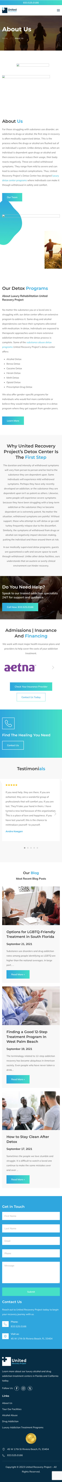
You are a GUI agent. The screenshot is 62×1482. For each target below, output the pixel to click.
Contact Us (13, 745)
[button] (58, 10)
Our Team (12, 197)
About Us (7, 1403)
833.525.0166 (31, 2)
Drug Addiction (10, 1421)
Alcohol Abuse (10, 1415)
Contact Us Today (31, 697)
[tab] (24, 848)
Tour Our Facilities (11, 1409)
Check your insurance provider (31, 686)
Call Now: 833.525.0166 (20, 607)
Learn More (13, 420)
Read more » (18, 974)
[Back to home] (9, 10)
